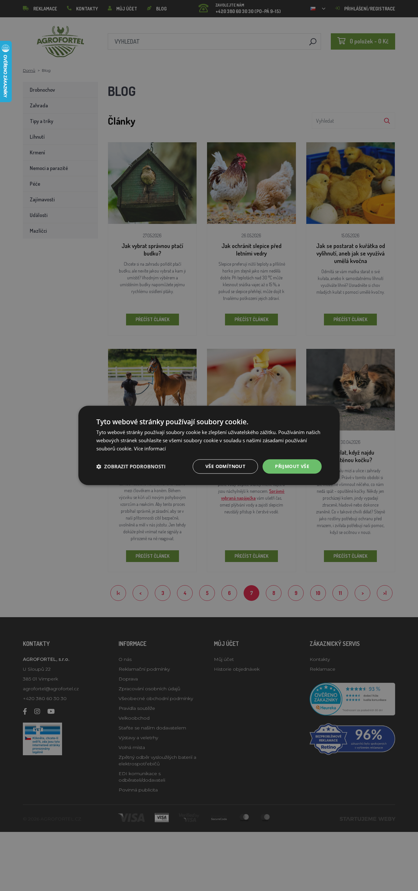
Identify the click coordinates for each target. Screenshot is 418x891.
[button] (131, 466)
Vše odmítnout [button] (225, 466)
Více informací (150, 448)
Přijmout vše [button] (292, 466)
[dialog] (209, 445)
